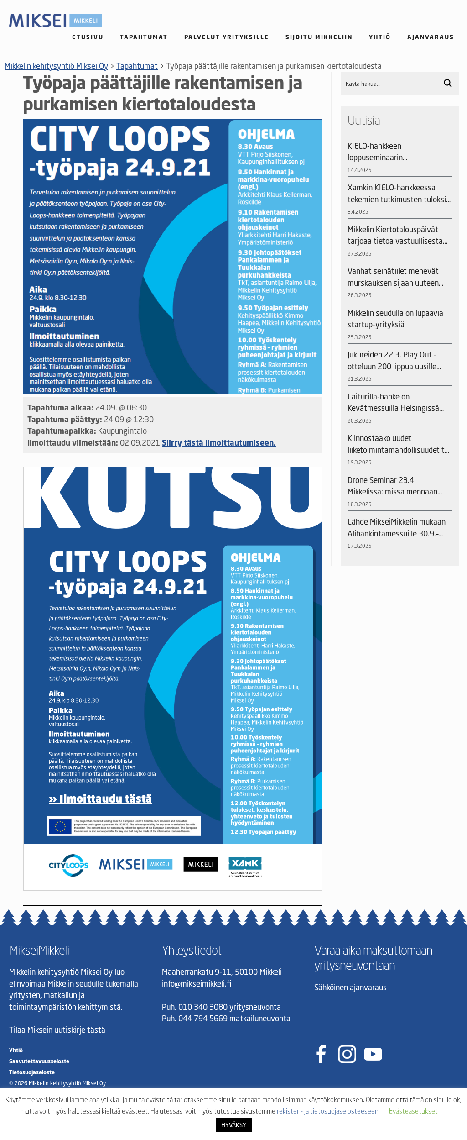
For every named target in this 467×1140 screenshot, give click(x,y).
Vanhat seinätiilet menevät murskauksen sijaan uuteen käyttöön (393, 277)
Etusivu (88, 37)
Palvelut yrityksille (226, 37)
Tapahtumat (144, 37)
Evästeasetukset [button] (413, 1111)
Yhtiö (380, 37)
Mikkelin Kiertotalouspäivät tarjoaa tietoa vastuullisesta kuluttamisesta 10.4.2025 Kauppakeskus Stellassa (395, 236)
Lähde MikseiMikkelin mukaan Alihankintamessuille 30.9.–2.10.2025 (397, 528)
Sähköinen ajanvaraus (350, 987)
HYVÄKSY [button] (233, 1125)
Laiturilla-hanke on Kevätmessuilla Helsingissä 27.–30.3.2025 (393, 403)
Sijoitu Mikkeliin (319, 37)
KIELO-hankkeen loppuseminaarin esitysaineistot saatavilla (390, 152)
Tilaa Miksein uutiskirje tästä (57, 1030)
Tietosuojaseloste (32, 1072)
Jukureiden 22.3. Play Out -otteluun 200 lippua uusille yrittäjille (392, 361)
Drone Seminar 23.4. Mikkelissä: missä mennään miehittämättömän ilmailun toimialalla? (394, 486)
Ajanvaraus (430, 37)
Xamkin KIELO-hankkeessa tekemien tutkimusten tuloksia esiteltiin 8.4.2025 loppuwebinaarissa (399, 194)
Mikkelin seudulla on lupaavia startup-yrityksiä (395, 319)
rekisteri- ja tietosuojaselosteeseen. (328, 1111)
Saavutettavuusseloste (39, 1061)
